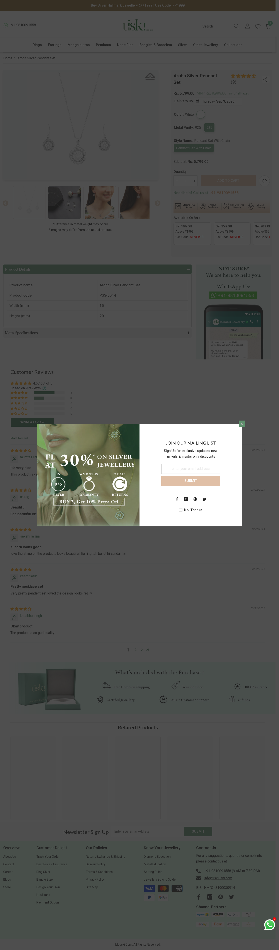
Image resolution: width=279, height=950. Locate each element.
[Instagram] (186, 499)
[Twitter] (204, 499)
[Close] (242, 424)
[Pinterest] (195, 499)
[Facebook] (177, 499)
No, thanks (193, 510)
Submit (190, 481)
